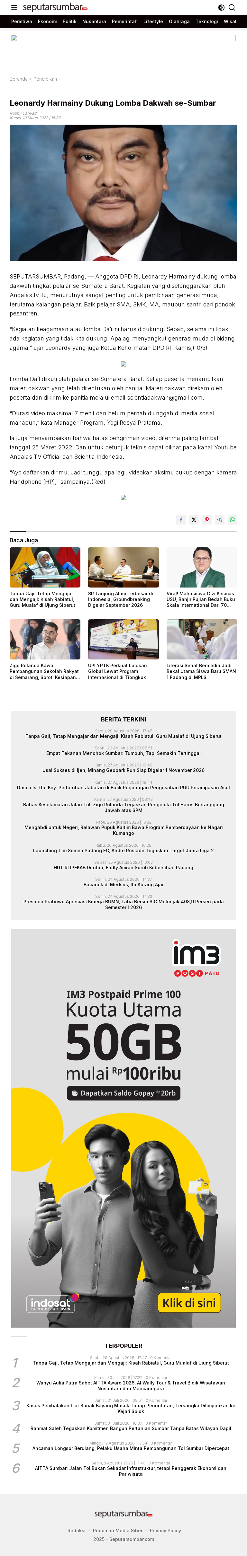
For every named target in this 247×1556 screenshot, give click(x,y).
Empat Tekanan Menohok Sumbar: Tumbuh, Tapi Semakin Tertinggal (123, 753)
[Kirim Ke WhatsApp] (232, 520)
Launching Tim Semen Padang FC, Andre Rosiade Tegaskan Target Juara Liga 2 (123, 850)
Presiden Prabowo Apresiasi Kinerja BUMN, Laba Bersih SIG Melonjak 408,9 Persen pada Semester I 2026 (123, 904)
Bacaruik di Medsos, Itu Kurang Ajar (124, 884)
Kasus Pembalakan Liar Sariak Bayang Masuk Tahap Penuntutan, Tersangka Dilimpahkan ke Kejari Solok (130, 1408)
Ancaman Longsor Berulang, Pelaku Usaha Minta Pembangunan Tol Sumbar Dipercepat (130, 1448)
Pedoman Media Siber (117, 1530)
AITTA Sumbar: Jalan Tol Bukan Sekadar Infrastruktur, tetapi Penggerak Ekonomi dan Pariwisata (130, 1471)
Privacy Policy (165, 1530)
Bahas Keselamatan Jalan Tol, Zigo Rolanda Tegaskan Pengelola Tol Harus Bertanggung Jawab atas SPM (123, 807)
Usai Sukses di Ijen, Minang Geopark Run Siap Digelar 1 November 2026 (123, 770)
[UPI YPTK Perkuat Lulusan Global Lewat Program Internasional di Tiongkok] (123, 639)
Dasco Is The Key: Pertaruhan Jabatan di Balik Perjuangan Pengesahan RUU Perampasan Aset (123, 787)
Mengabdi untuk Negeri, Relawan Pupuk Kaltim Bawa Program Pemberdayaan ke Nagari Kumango (123, 830)
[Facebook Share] (181, 520)
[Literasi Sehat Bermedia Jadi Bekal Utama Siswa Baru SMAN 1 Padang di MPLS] (202, 639)
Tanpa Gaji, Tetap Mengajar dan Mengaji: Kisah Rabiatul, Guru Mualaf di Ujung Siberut (42, 599)
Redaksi (77, 1530)
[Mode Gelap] (221, 7)
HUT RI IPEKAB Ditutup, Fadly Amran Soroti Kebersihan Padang (123, 867)
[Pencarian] (232, 7)
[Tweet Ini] (194, 520)
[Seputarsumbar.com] (54, 7)
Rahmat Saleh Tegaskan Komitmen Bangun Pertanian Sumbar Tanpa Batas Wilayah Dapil (131, 1428)
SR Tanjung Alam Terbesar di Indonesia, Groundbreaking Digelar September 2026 (120, 599)
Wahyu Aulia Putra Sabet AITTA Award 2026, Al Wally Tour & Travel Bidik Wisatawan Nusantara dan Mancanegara (130, 1385)
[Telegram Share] (219, 520)
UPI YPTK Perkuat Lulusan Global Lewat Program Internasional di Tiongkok (117, 671)
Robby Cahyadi (23, 113)
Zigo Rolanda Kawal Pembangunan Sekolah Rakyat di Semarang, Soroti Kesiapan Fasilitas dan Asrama (44, 671)
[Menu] (15, 7)
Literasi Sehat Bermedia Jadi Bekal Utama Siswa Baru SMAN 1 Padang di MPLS (201, 671)
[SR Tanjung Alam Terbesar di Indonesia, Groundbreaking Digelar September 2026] (123, 567)
